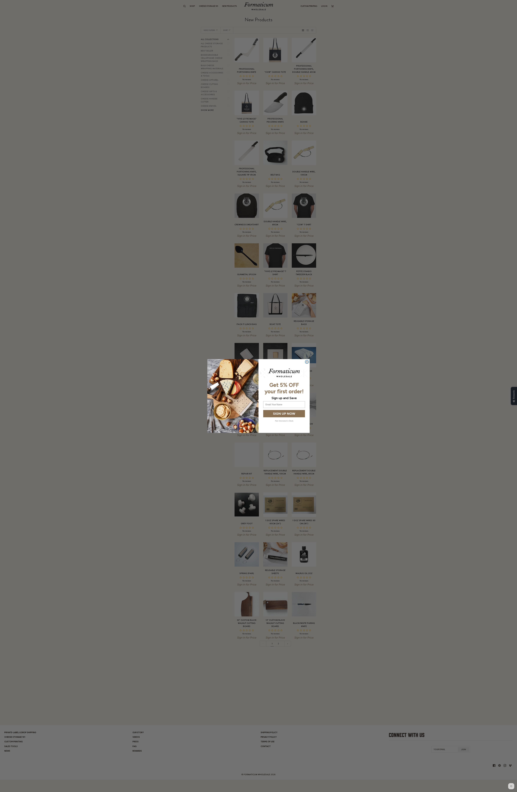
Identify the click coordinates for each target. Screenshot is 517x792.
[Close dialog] (307, 362)
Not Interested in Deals (284, 420)
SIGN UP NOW (284, 414)
